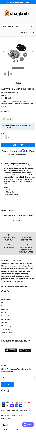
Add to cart (18, 145)
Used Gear (4, 413)
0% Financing (6, 326)
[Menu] (2, 13)
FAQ (2, 302)
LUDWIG (6, 111)
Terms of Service (6, 333)
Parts (10, 413)
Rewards (21, 415)
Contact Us (5, 312)
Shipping (4, 323)
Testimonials (5, 329)
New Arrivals (23, 410)
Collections (15, 410)
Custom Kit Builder (6, 418)
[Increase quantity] (14, 137)
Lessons (16, 413)
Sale (30, 410)
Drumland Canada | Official (13, 430)
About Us (4, 309)
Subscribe (7, 384)
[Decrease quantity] (3, 137)
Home (2, 410)
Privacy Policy (6, 316)
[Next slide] (33, 52)
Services (22, 413)
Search (3, 306)
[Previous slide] (3, 52)
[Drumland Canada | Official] (17, 13)
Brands (8, 410)
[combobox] (15, 26)
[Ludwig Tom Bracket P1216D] (5, 73)
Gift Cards (29, 413)
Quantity (4, 133)
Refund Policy (6, 319)
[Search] (32, 26)
